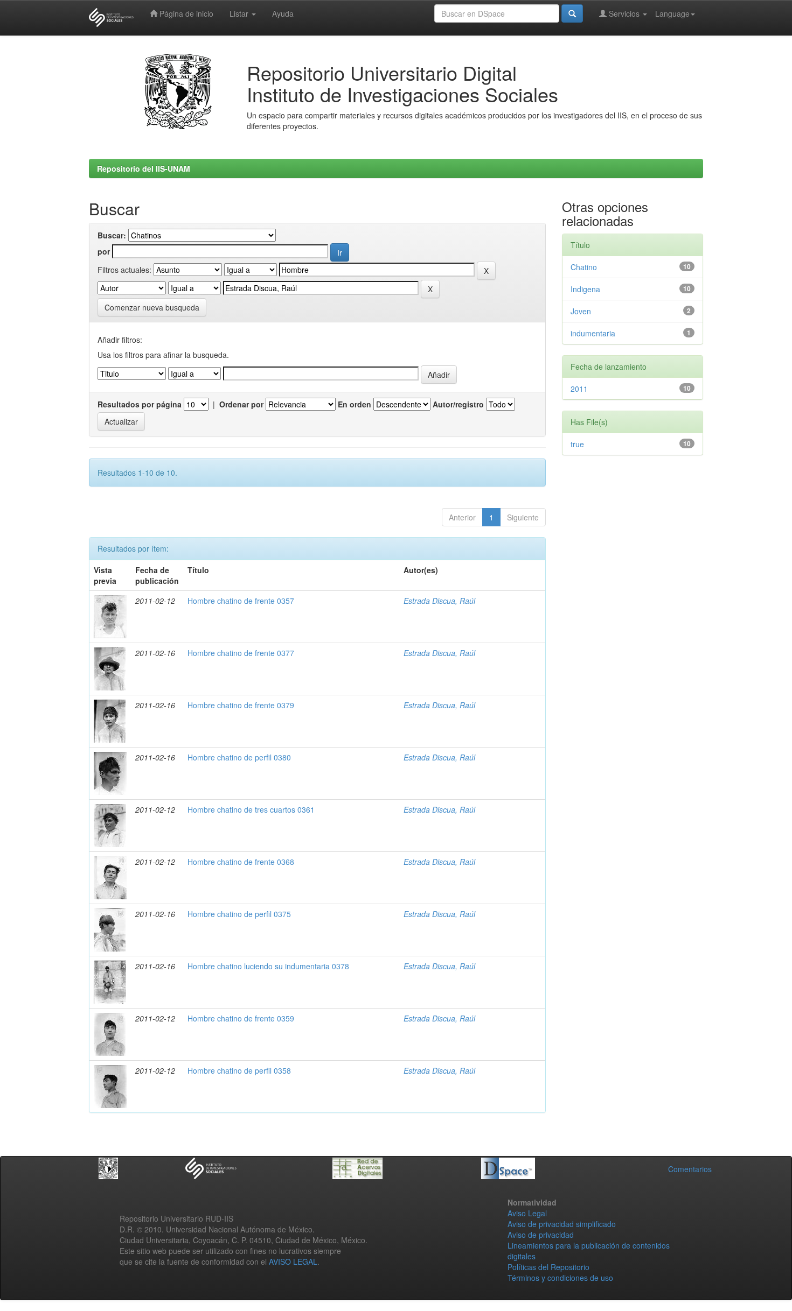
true (577, 444)
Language (672, 13)
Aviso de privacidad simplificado (562, 1223)
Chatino (584, 267)
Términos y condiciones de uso (560, 1277)
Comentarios (690, 1169)
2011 (579, 388)
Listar (240, 13)
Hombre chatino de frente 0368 (240, 861)
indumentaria (593, 333)
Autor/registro (458, 404)
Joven (581, 311)
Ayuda (283, 13)
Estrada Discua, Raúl (439, 600)
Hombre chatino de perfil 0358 (239, 1070)
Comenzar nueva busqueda (152, 307)
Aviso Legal (527, 1213)
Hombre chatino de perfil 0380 (239, 757)
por (104, 251)
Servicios (624, 13)
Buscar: (112, 235)
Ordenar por (241, 404)
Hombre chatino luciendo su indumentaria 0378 (268, 966)
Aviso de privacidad (541, 1234)
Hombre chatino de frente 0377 (240, 652)
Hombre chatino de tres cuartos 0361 (251, 809)
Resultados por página (140, 404)
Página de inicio (185, 13)
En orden (354, 404)
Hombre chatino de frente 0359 (240, 1018)
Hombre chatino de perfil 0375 (239, 913)
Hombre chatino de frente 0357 (240, 600)
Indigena (585, 289)
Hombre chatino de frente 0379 (240, 705)
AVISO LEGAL (293, 1261)
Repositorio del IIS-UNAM (143, 168)
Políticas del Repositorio (548, 1266)
